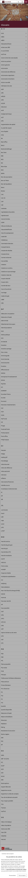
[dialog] (14, 439)
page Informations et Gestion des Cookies (16, 869)
